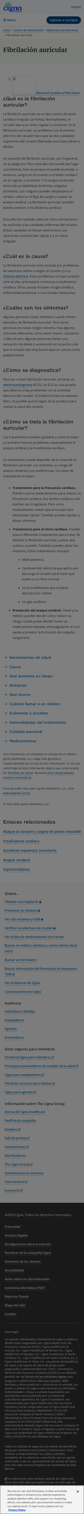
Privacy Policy (17, 1510)
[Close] (77, 1491)
